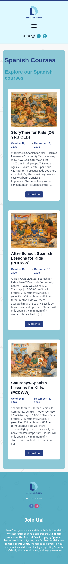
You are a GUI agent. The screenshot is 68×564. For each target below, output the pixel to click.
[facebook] (31, 506)
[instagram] (36, 506)
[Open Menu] (34, 26)
